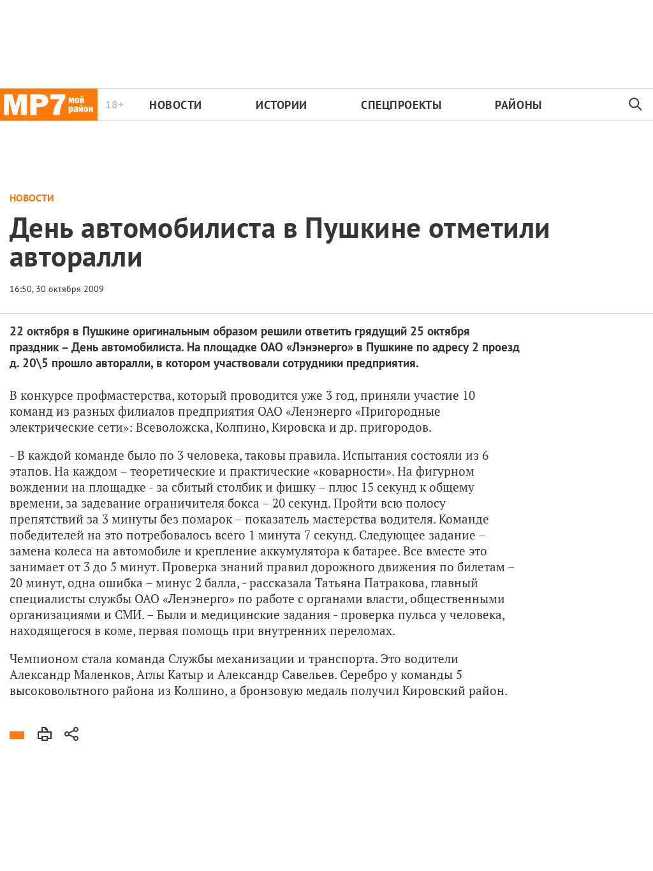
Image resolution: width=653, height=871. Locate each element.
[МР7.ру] (49, 105)
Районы (518, 105)
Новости (175, 105)
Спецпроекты (401, 105)
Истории (281, 105)
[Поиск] (636, 105)
